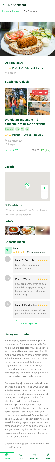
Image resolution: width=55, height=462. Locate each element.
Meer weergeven (27, 323)
